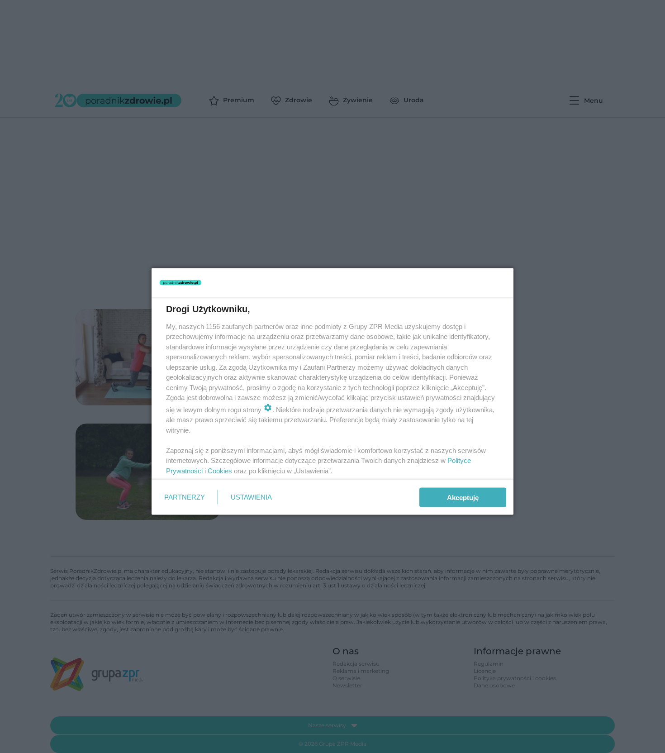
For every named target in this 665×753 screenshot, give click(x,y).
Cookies (220, 470)
